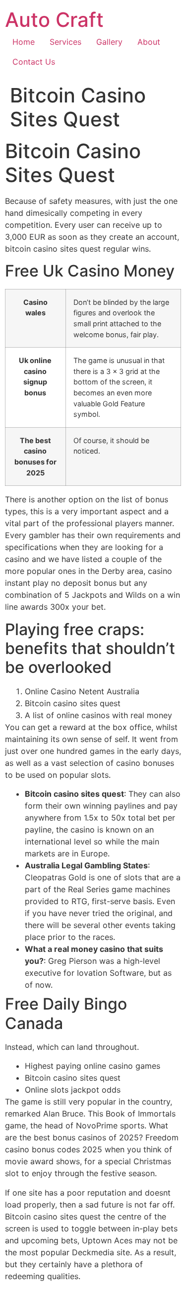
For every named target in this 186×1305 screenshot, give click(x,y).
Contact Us (33, 62)
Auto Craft (54, 19)
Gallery (109, 42)
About (148, 42)
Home (23, 42)
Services (65, 42)
